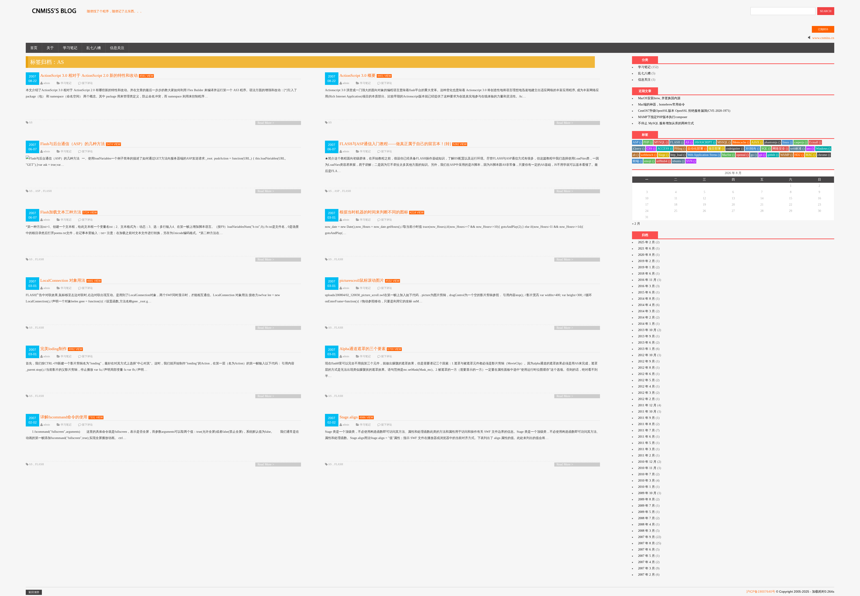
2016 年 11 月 (647, 280)
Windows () (823, 148)
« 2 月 (636, 223)
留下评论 (87, 83)
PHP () (647, 142)
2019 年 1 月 (646, 267)
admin (46, 83)
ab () (636, 155)
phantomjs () (772, 142)
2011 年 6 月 (646, 436)
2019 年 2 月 (646, 261)
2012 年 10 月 (647, 355)
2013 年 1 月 (646, 349)
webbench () (648, 155)
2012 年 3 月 (646, 392)
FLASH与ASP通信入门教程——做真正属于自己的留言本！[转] (395, 144)
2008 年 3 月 (646, 530)
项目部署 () (716, 148)
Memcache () (741, 142)
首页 (33, 48)
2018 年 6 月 (646, 273)
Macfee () (728, 155)
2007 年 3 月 (646, 568)
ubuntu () (678, 161)
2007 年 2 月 (646, 574)
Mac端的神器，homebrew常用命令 (661, 104)
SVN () (691, 161)
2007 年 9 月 (646, 537)
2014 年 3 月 (646, 311)
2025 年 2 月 (646, 242)
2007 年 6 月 (646, 549)
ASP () (637, 142)
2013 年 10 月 (647, 330)
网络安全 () (780, 148)
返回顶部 (33, 592)
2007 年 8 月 (646, 543)
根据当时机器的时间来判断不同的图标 (374, 212)
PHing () (680, 148)
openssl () (742, 155)
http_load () (678, 155)
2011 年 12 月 (647, 405)
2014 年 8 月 (646, 298)
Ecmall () (815, 142)
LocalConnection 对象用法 (62, 280)
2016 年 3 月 (646, 286)
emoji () (649, 161)
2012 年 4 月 (646, 386)
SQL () (765, 148)
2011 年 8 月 (646, 424)
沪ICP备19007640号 (760, 591)
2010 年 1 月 (646, 486)
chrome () (824, 155)
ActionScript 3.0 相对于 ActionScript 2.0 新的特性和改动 (89, 75)
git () (762, 155)
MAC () (811, 155)
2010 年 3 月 (646, 480)
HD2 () (799, 155)
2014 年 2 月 (646, 317)
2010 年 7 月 (646, 474)
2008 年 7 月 (646, 518)
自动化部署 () (697, 148)
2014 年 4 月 (646, 305)
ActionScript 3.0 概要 (358, 75)
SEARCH (825, 11)
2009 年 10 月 (647, 493)
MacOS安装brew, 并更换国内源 (659, 98)
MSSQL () (724, 142)
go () (754, 155)
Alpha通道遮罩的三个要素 (363, 348)
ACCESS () (664, 148)
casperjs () (800, 142)
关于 (50, 48)
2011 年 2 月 (646, 455)
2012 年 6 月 (646, 374)
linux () (787, 142)
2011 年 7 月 (646, 430)
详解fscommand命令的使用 (63, 417)
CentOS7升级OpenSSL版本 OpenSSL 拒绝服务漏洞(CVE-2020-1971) (684, 110)
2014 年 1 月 (646, 323)
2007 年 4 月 (646, 562)
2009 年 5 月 (646, 512)
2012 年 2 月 (646, 399)
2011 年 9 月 (646, 418)
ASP (37, 191)
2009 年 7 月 (646, 505)
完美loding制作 (53, 348)
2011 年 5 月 (646, 443)
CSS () (651, 148)
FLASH (47, 191)
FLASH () (676, 142)
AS (30, 122)
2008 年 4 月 (646, 524)
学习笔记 (70, 48)
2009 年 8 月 (646, 499)
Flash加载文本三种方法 (60, 212)
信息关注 (117, 48)
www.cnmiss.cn (823, 38)
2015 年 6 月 (646, 292)
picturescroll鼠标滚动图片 (362, 280)
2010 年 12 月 (647, 461)
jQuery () (639, 148)
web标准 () (797, 148)
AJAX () (756, 142)
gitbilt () (773, 155)
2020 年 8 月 (646, 254)
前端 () (637, 161)
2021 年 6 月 (646, 248)
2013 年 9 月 (646, 336)
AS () (688, 142)
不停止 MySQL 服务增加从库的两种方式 (666, 123)
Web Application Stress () (704, 155)
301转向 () (752, 148)
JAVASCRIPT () (704, 142)
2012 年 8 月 (646, 367)
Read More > (266, 123)
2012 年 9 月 (646, 361)
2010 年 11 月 (647, 468)
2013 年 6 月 (646, 342)
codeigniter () (734, 148)
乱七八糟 (93, 48)
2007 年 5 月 (646, 555)
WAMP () (786, 155)
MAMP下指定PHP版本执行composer (662, 117)
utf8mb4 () (663, 161)
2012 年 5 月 (646, 380)
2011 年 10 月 (647, 411)
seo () (810, 148)
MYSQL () (661, 142)
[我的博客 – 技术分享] (54, 13)
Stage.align (349, 417)
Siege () (663, 155)
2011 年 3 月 (646, 449)
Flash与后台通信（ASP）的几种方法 (72, 144)
